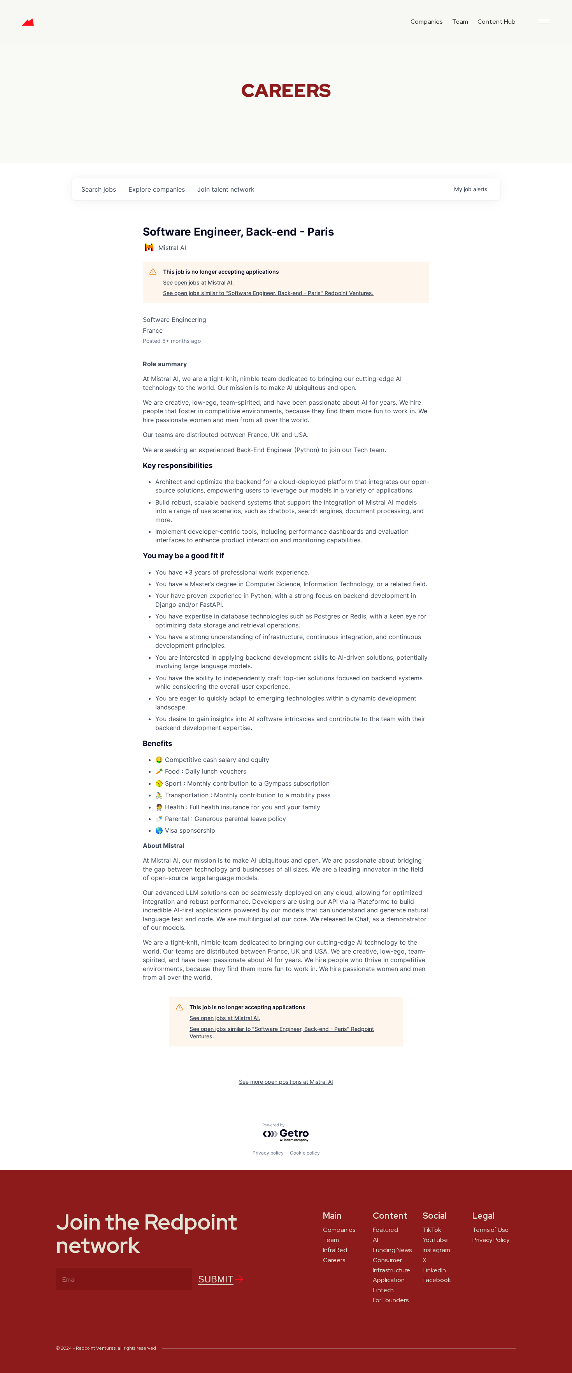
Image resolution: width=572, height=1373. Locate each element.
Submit (215, 1279)
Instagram (436, 1250)
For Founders (391, 1300)
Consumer (387, 1260)
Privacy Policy (490, 1240)
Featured (385, 1230)
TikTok (432, 1230)
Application (389, 1280)
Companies (427, 21)
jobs (98, 189)
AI (375, 1240)
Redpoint (28, 24)
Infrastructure (391, 1270)
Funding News (392, 1250)
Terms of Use (490, 1230)
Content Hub (496, 21)
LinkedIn (434, 1270)
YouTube (435, 1240)
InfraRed (335, 1250)
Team (460, 21)
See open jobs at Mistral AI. (198, 282)
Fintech (383, 1290)
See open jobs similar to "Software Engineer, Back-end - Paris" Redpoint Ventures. (268, 293)
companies (156, 189)
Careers (334, 1260)
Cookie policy (305, 1153)
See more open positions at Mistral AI (286, 1081)
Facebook (437, 1280)
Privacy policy (268, 1153)
